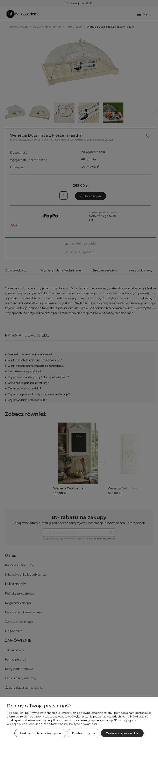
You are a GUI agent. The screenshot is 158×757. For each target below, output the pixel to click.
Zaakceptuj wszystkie (122, 733)
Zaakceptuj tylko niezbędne (40, 733)
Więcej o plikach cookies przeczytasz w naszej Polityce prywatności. (52, 724)
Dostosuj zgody (83, 733)
